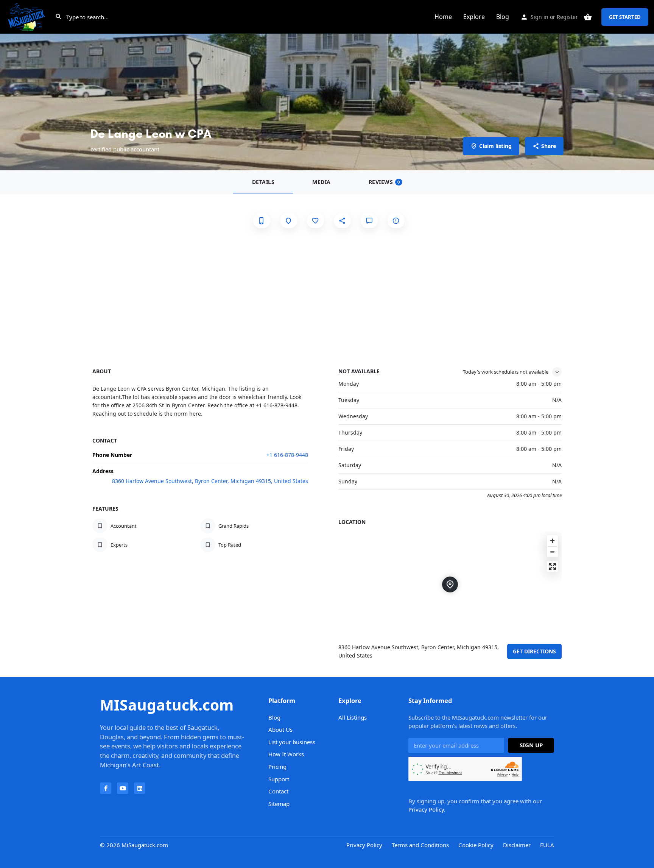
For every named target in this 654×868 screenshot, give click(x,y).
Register (567, 16)
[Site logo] (27, 16)
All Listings (352, 717)
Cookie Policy (476, 845)
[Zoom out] (552, 551)
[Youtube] (122, 788)
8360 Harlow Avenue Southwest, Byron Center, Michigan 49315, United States (210, 481)
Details (263, 181)
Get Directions (534, 651)
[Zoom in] (552, 540)
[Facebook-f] (105, 788)
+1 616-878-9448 (287, 454)
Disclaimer (517, 845)
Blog (502, 16)
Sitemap (279, 803)
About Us (280, 729)
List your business (291, 742)
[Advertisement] (327, 294)
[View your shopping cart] (588, 17)
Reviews (384, 181)
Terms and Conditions (420, 845)
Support (278, 779)
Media (321, 181)
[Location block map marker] (450, 584)
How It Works (286, 754)
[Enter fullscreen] (552, 566)
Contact (278, 791)
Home (443, 16)
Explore (474, 16)
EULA (547, 845)
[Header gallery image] (327, 85)
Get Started (625, 17)
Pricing (277, 766)
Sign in (539, 16)
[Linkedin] (139, 788)
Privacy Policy (426, 809)
